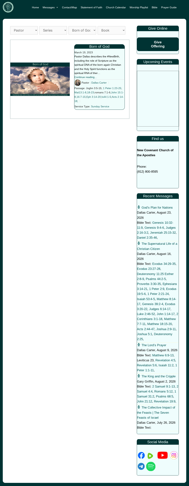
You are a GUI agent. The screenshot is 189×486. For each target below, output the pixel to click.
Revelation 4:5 (165, 360)
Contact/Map (69, 7)
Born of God (99, 46)
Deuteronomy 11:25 (150, 274)
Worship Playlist (139, 7)
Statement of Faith (91, 7)
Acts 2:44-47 (145, 329)
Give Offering (158, 44)
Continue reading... (85, 77)
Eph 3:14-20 (93, 96)
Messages (49, 7)
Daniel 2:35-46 (147, 237)
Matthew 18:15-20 (159, 324)
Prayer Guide (169, 7)
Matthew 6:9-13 (162, 355)
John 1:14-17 (166, 314)
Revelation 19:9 (164, 401)
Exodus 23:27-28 (148, 269)
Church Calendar (116, 7)
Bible (154, 7)
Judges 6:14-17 (159, 309)
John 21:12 (144, 401)
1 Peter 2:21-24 (158, 294)
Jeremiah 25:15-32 (163, 232)
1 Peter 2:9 (156, 289)
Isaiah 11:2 (166, 365)
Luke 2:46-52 (146, 314)
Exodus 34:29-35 (164, 264)
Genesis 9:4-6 (154, 227)
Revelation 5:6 (147, 365)
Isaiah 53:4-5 (146, 299)
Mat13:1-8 (80, 92)
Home (35, 7)
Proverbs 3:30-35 (149, 284)
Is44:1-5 (106, 96)
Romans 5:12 (163, 391)
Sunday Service (100, 106)
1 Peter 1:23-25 (112, 88)
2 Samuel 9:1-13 (163, 386)
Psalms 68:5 (164, 396)
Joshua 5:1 (144, 334)
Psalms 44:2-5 (156, 279)
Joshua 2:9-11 (166, 329)
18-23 (90, 92)
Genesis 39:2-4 (152, 304)
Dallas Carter (99, 82)
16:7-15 (81, 96)
